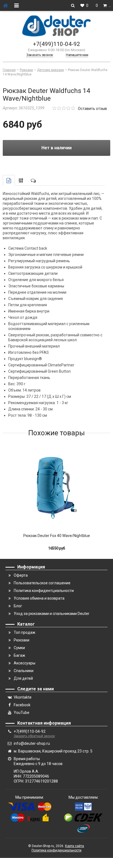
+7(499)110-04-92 (56, 44)
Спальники (23, 671)
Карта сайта (74, 846)
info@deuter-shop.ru (32, 743)
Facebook (22, 705)
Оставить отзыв (92, 108)
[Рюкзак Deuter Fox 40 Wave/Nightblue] (56, 487)
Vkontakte (23, 697)
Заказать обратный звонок (34, 736)
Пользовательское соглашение (42, 583)
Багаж (19, 655)
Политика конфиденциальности (56, 850)
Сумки (19, 648)
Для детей (23, 678)
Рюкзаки (21, 640)
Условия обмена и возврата (39, 598)
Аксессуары (24, 663)
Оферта (21, 575)
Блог (18, 606)
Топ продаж (24, 632)
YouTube (21, 712)
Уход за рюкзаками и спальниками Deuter (51, 613)
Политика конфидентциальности (44, 590)
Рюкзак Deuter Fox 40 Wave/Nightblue (56, 535)
